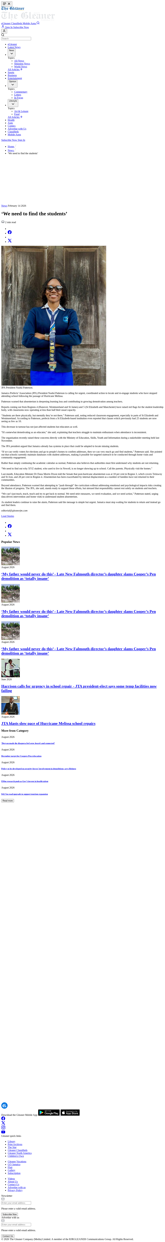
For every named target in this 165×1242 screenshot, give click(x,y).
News (11, 150)
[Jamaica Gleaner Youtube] (3, 1133)
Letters (17, 94)
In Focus (18, 97)
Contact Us (13, 1184)
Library (11, 1141)
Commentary (20, 91)
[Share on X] (10, 241)
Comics (11, 125)
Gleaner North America (20, 1153)
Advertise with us (17, 1187)
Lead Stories (7, 516)
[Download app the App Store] (70, 1115)
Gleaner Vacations (17, 1161)
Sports (11, 72)
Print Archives (15, 1144)
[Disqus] (82, 972)
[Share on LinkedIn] (9, 237)
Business (12, 75)
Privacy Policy (15, 1190)
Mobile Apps (14, 134)
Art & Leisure (21, 111)
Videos (11, 1178)
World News (20, 66)
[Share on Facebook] (10, 233)
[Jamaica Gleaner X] (3, 1124)
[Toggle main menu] (6, 4)
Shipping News (22, 63)
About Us (13, 1181)
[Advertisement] (82, 180)
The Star (12, 1147)
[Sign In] (4, 31)
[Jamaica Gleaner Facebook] (3, 1119)
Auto (10, 123)
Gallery (11, 1170)
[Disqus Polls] (82, 888)
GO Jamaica (14, 1164)
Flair (10, 1167)
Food (16, 114)
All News (19, 60)
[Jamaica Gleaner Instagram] (3, 1128)
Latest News (14, 47)
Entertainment (15, 78)
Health (11, 120)
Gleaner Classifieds (17, 1150)
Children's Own (16, 1156)
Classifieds (13, 131)
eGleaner (12, 44)
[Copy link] (9, 228)
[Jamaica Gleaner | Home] (82, 14)
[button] (6, 23)
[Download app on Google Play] (49, 1115)
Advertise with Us (17, 128)
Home (11, 146)
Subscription (14, 1173)
